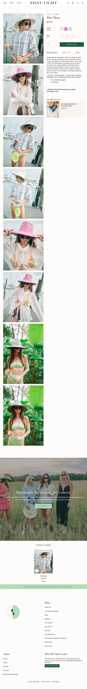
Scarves (47, 630)
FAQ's (5, 663)
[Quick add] (37, 571)
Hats (46, 615)
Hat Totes (48, 627)
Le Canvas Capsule (51, 611)
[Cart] (82, 3)
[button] (5, 3)
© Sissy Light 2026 (33, 681)
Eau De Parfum (50, 634)
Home (49, 14)
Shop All (48, 607)
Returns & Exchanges (10, 674)
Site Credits (55, 681)
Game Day (48, 642)
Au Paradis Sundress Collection (56, 638)
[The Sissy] (43, 561)
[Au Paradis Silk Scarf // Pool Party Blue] (53, 109)
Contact (6, 670)
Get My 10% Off (52, 666)
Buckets (47, 619)
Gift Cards (48, 646)
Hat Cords (48, 623)
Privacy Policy (45, 681)
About (5, 659)
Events (5, 666)
